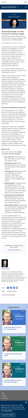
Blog (3, 393)
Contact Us (5, 398)
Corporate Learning (11, 291)
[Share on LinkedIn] (14, 287)
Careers (4, 396)
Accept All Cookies (8, 415)
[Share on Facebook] (11, 287)
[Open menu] (25, 2)
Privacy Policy (7, 411)
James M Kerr (7, 43)
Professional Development (8, 295)
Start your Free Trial (14, 250)
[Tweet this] (8, 287)
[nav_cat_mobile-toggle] (10, 7)
